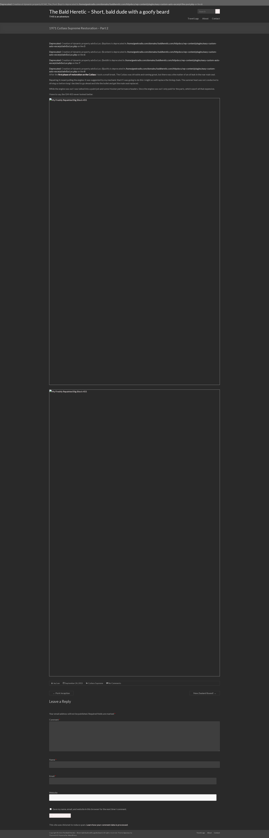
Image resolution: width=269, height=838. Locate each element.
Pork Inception (61, 693)
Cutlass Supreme (95, 683)
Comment (54, 719)
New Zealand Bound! (204, 693)
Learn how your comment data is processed (107, 824)
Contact (216, 18)
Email (52, 776)
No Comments (114, 683)
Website (53, 792)
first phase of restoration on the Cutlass (77, 74)
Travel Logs (193, 18)
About (205, 18)
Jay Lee (56, 683)
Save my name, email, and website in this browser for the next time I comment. (90, 809)
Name (52, 759)
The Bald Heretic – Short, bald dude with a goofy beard (109, 12)
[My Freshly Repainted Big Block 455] (134, 99)
